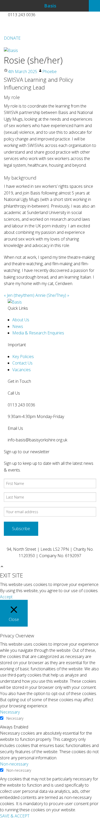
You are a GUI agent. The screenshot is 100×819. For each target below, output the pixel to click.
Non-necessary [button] (14, 764)
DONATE (12, 38)
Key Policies (23, 356)
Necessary (14, 718)
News (17, 326)
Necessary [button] (10, 712)
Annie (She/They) (52, 295)
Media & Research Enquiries (38, 333)
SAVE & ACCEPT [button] (14, 816)
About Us (20, 320)
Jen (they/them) (19, 295)
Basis (50, 6)
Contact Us (22, 363)
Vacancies (21, 369)
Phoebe (49, 71)
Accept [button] (6, 597)
